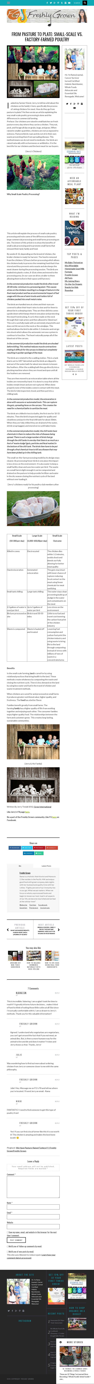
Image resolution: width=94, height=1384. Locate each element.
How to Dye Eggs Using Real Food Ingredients (52, 965)
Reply (57, 993)
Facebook (15, 847)
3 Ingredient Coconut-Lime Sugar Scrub (55, 1365)
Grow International (42, 806)
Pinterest (39, 847)
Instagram (45, 908)
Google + (52, 847)
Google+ (23, 908)
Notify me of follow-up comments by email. (25, 1246)
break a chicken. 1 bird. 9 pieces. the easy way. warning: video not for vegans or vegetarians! (46, 928)
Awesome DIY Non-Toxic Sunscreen (15, 965)
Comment (11, 1174)
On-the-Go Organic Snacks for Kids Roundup (73, 287)
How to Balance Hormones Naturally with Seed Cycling (34, 966)
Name (9, 1202)
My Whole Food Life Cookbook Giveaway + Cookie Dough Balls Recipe (74, 368)
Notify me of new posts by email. (21, 1251)
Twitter (27, 847)
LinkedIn (28, 853)
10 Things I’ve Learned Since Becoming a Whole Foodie (75, 1370)
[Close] (61, 1342)
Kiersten (21, 992)
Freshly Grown (71, 275)
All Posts (68, 278)
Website (23, 905)
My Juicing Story (72, 281)
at (17, 995)
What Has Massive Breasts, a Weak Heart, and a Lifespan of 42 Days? (20, 929)
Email (39, 853)
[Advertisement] (33, 214)
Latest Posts (46, 866)
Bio (20, 866)
